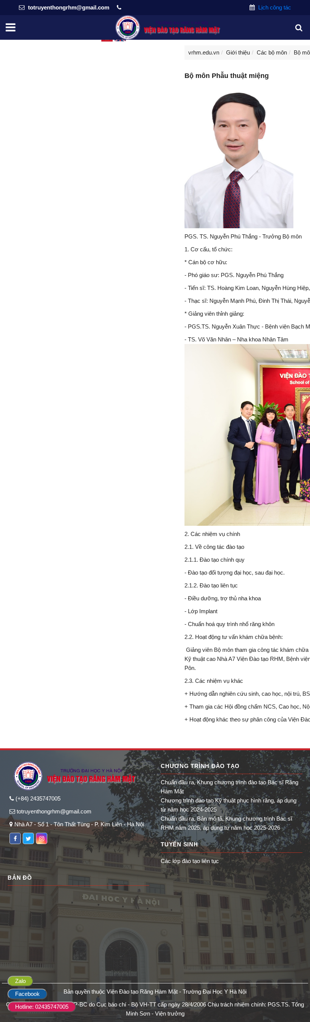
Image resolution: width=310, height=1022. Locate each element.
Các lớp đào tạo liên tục (190, 861)
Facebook (27, 994)
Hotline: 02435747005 (41, 1006)
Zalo (20, 981)
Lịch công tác (274, 7)
